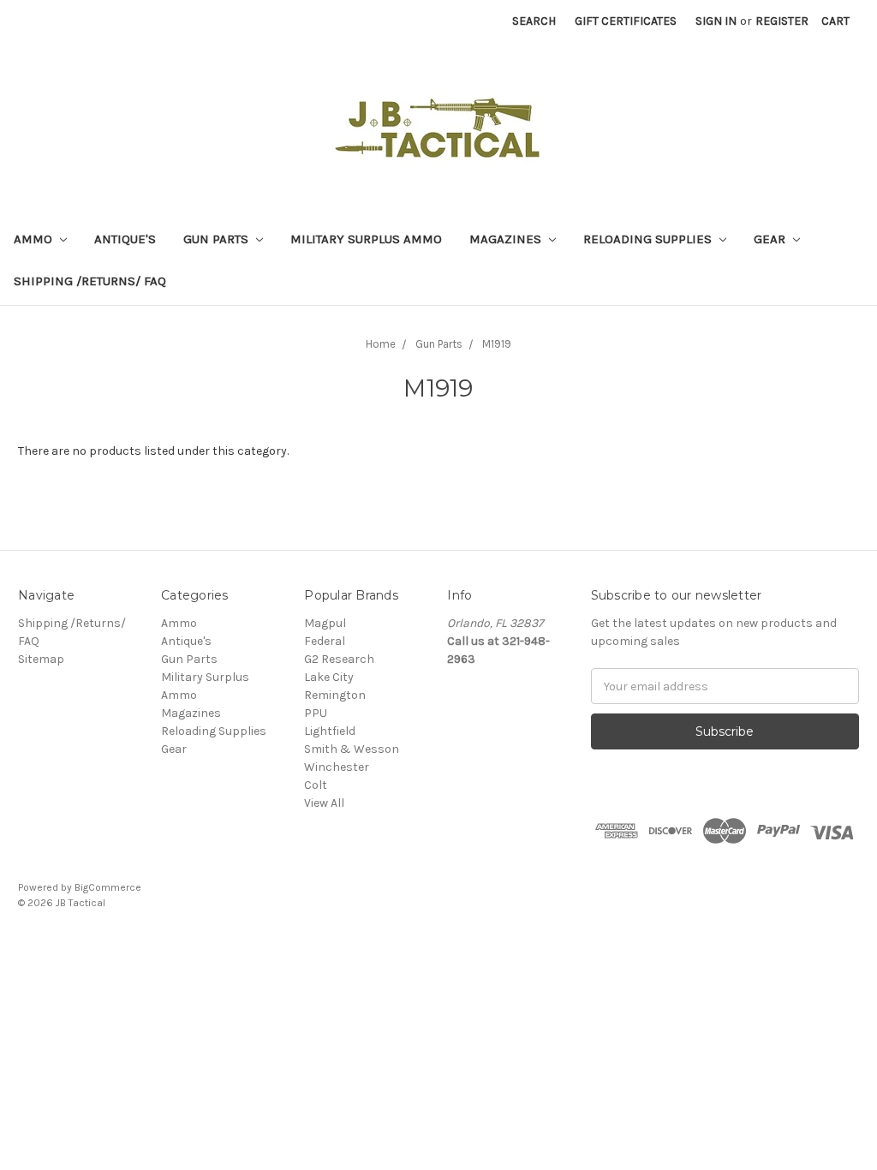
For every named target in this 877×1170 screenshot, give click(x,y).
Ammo (35, 239)
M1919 (496, 343)
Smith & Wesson (351, 749)
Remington (335, 695)
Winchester (336, 767)
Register (781, 21)
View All (324, 803)
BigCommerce (108, 887)
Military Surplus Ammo (366, 239)
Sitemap (41, 659)
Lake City (329, 677)
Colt (315, 785)
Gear (771, 239)
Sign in (716, 21)
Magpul (325, 623)
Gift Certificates (626, 21)
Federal (324, 641)
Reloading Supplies (649, 239)
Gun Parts (217, 239)
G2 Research (339, 659)
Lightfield (329, 731)
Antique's (125, 239)
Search (534, 21)
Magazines (507, 239)
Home (381, 343)
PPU (315, 713)
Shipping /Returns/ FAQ (90, 281)
